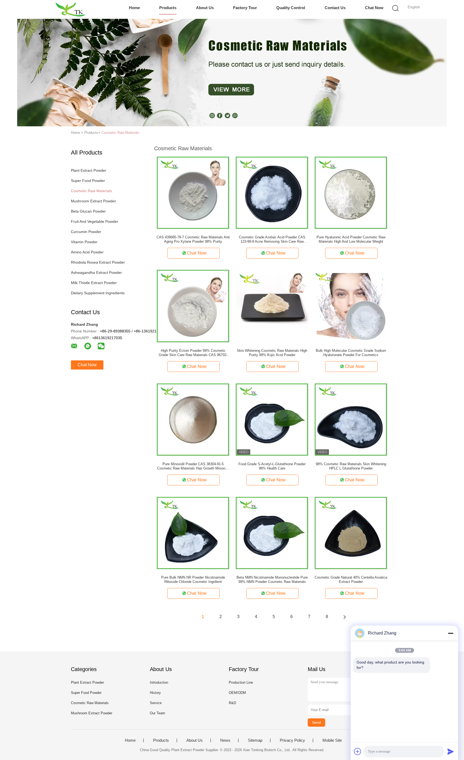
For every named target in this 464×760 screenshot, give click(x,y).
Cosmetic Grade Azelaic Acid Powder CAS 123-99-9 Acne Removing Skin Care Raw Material (272, 239)
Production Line (241, 682)
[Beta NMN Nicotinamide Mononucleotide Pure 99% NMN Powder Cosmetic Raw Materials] (272, 532)
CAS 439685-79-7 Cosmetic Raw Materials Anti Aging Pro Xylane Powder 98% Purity (193, 239)
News (225, 740)
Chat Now (374, 7)
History (155, 693)
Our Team (157, 713)
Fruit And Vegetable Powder (94, 221)
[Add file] (357, 751)
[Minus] (450, 633)
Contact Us (335, 7)
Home (134, 7)
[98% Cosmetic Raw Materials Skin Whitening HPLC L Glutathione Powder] (351, 419)
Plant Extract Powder (88, 170)
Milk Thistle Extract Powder (94, 283)
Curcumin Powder (86, 232)
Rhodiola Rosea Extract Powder (98, 262)
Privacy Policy (292, 740)
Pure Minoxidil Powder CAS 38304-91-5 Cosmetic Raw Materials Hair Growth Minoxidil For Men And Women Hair (193, 466)
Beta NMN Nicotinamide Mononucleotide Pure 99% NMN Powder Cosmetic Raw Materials (272, 579)
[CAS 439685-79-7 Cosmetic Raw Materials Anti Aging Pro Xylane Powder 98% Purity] (193, 192)
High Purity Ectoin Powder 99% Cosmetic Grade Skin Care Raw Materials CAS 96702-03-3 (193, 353)
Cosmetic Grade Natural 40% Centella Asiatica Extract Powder (351, 579)
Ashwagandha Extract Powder (96, 272)
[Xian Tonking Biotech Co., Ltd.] (70, 9)
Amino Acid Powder (87, 252)
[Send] (450, 751)
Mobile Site (332, 740)
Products (167, 7)
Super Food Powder (88, 180)
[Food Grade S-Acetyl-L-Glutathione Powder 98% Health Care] (272, 419)
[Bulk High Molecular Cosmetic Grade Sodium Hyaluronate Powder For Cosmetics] (351, 306)
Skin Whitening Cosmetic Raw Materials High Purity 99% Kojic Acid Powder (272, 353)
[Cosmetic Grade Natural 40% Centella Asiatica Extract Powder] (351, 532)
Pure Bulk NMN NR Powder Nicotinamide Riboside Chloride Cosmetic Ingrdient (193, 579)
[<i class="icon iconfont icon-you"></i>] (344, 617)
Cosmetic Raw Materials (120, 133)
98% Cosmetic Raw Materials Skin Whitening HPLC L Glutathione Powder (351, 466)
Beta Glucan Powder (88, 211)
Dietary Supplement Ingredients (98, 293)
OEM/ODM (237, 693)
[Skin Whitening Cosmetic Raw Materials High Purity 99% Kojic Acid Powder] (272, 306)
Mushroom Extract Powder (93, 201)
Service (156, 703)
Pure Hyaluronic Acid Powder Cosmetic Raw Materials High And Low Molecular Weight (351, 239)
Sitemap (255, 740)
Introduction (159, 682)
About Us (205, 7)
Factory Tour (245, 7)
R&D (232, 703)
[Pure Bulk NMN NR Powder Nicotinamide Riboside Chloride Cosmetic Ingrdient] (193, 532)
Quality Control (290, 7)
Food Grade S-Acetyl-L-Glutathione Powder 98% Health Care (272, 466)
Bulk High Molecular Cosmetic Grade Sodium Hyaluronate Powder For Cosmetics (351, 353)
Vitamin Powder (84, 242)
